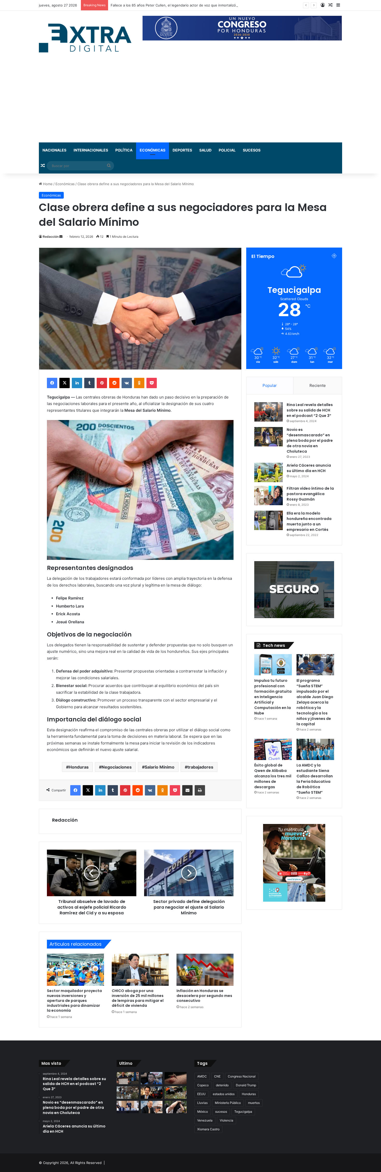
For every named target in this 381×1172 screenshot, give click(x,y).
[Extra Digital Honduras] (87, 37)
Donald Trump (246, 1085)
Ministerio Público (228, 1103)
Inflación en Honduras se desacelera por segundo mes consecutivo (204, 995)
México (202, 1111)
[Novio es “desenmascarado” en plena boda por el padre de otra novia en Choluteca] (268, 436)
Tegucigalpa (243, 1111)
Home (47, 184)
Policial (227, 150)
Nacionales (54, 150)
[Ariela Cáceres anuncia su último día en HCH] (268, 472)
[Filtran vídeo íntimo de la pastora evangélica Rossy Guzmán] (268, 495)
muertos (254, 1103)
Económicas (152, 150)
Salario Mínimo (159, 767)
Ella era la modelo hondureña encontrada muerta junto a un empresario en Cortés (309, 521)
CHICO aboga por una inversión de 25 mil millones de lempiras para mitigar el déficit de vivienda (138, 998)
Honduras (79, 767)
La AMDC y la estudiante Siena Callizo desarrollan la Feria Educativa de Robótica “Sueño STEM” (315, 779)
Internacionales (91, 150)
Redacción (51, 236)
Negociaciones (117, 767)
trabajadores (200, 767)
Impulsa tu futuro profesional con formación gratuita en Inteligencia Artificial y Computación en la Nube (273, 697)
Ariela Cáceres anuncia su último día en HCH (309, 468)
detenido (222, 1085)
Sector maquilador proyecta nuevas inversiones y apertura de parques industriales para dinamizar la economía (74, 1000)
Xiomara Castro (208, 1129)
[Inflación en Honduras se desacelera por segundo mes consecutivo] (205, 970)
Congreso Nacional (242, 1076)
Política (123, 150)
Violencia (226, 1120)
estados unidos (224, 1094)
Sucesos (251, 150)
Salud (205, 150)
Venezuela (205, 1120)
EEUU (201, 1094)
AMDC (202, 1076)
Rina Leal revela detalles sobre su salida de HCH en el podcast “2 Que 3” (310, 410)
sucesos (221, 1111)
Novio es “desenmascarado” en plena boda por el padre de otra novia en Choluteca (310, 440)
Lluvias (202, 1103)
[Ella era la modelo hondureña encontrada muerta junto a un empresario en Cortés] (268, 520)
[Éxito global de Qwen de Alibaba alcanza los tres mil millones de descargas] (273, 749)
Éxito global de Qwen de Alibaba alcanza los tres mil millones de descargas (272, 776)
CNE (217, 1076)
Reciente (317, 385)
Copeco (203, 1085)
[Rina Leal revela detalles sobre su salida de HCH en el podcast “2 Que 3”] (268, 412)
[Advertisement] (190, 103)
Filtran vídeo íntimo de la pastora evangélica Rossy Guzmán (310, 494)
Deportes (182, 150)
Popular (270, 385)
